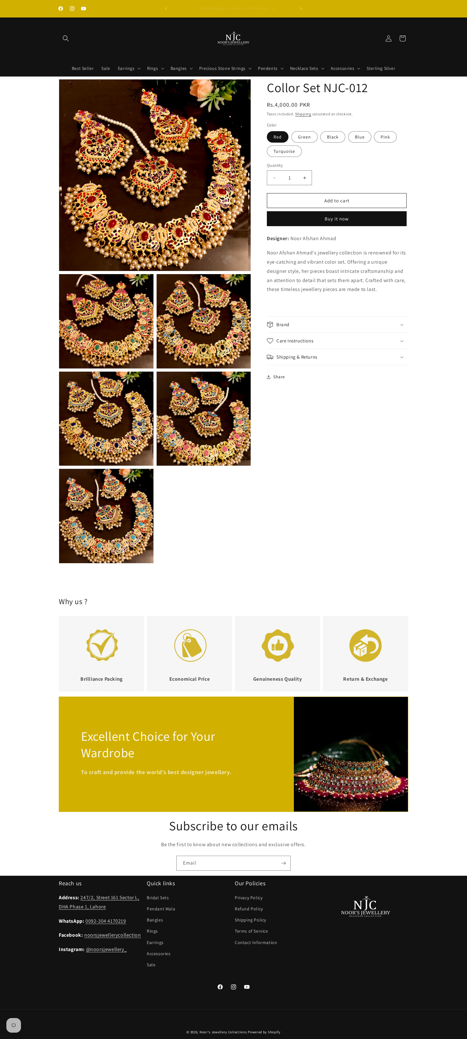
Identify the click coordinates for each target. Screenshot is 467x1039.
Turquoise (284, 151)
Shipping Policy (250, 920)
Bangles (155, 920)
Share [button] (279, 377)
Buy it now (337, 219)
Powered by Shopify (264, 1032)
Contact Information (256, 942)
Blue (360, 137)
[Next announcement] (301, 9)
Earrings (155, 942)
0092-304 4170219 (105, 921)
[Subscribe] (283, 863)
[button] (66, 38)
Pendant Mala (161, 909)
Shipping (303, 113)
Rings (152, 931)
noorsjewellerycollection (112, 935)
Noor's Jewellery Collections (223, 1032)
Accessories (159, 953)
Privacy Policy (248, 898)
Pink (385, 137)
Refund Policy (249, 909)
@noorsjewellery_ (106, 949)
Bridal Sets (158, 898)
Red (278, 137)
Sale (151, 965)
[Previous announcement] (166, 9)
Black (333, 137)
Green (304, 137)
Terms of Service (251, 931)
